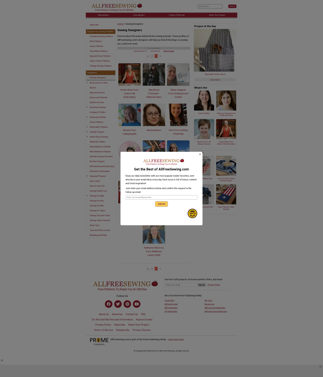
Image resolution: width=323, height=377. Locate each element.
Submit (161, 203)
